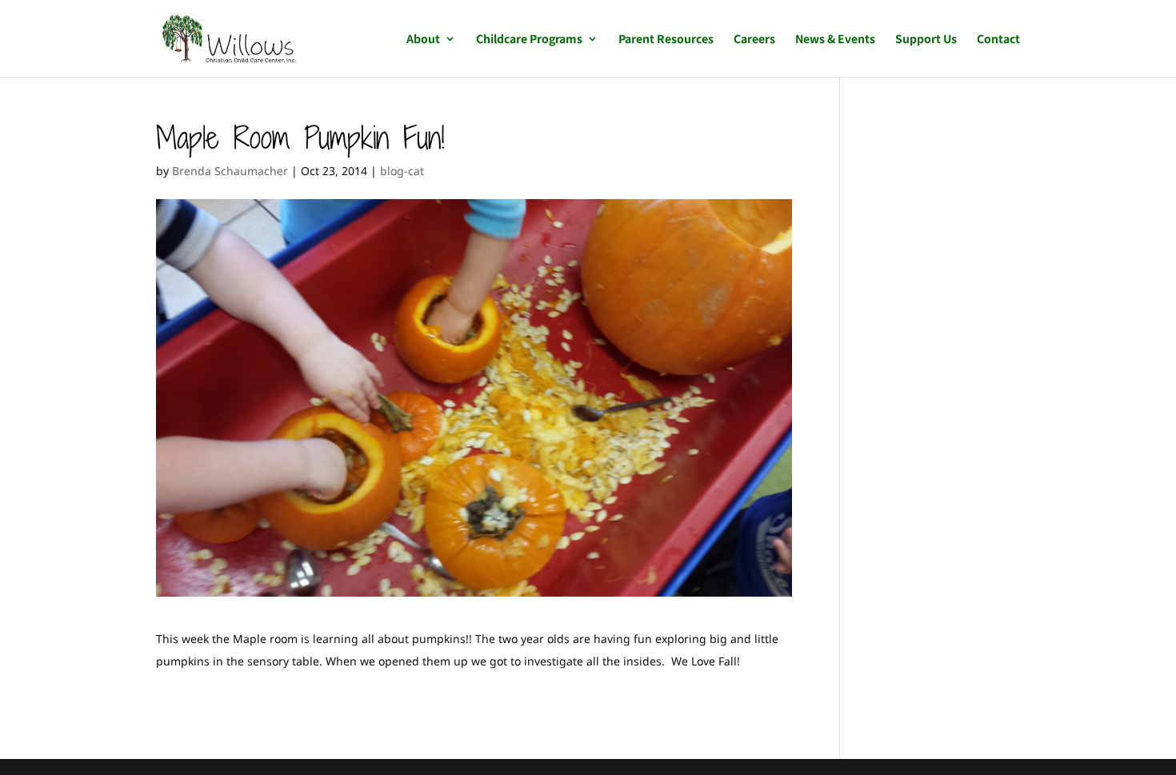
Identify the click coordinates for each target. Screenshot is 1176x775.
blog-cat (402, 170)
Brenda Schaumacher (230, 170)
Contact (998, 39)
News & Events (835, 39)
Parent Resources (666, 39)
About (423, 39)
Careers (754, 39)
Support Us (926, 39)
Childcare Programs (529, 39)
